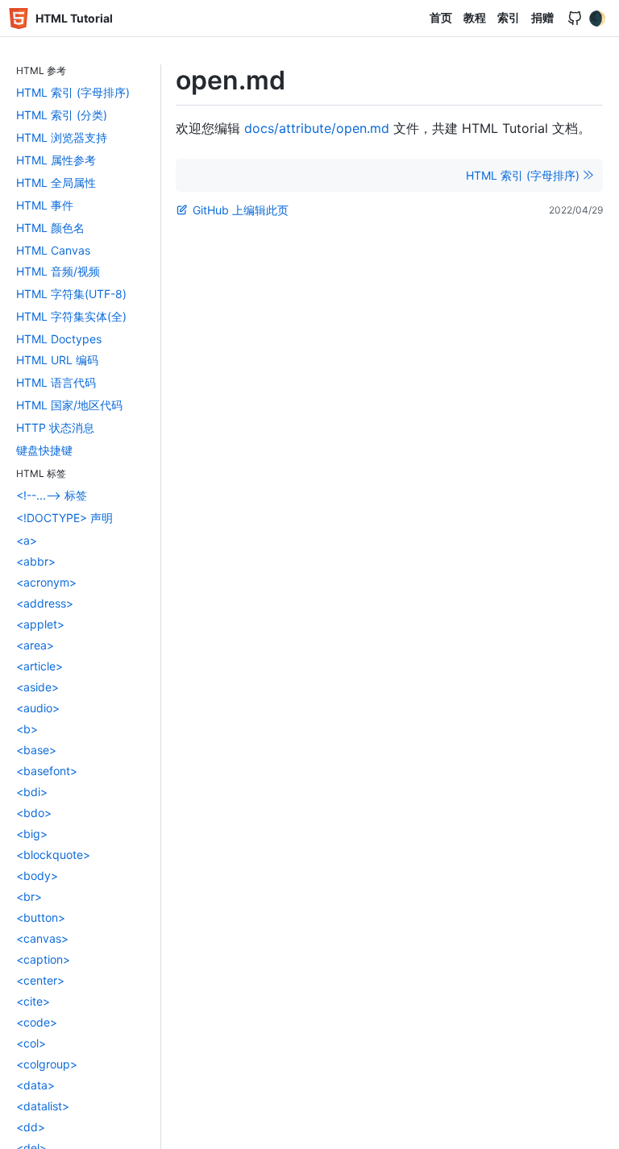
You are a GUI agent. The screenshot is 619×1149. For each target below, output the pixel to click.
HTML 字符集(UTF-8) (71, 294)
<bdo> (34, 812)
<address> (44, 603)
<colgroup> (46, 1064)
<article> (39, 666)
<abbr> (36, 561)
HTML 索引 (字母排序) (73, 92)
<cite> (33, 1001)
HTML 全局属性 (56, 182)
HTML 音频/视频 (58, 271)
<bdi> (32, 791)
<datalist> (42, 1106)
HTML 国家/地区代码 (69, 405)
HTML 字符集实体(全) (71, 316)
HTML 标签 (41, 473)
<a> (26, 540)
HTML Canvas (53, 250)
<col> (31, 1043)
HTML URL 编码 (57, 360)
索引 (508, 17)
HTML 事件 (44, 205)
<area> (35, 645)
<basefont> (46, 771)
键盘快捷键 (44, 450)
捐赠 (542, 17)
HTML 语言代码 (56, 382)
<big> (32, 833)
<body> (37, 875)
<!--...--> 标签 (51, 495)
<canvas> (42, 938)
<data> (35, 1085)
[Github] (574, 18)
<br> (29, 896)
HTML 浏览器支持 (61, 137)
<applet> (40, 624)
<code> (36, 1022)
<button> (40, 917)
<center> (40, 980)
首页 (441, 17)
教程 (474, 17)
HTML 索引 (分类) (61, 115)
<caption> (43, 959)
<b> (27, 729)
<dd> (30, 1127)
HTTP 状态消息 (55, 427)
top (600, 1132)
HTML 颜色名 (50, 227)
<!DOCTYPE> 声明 (64, 518)
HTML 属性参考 (56, 160)
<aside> (37, 687)
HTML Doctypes (59, 339)
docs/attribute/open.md (316, 128)
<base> (36, 750)
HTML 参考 (41, 70)
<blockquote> (53, 854)
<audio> (38, 708)
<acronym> (46, 582)
